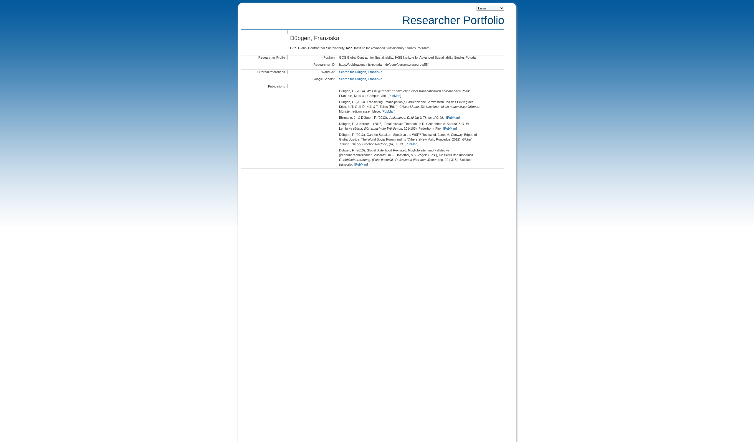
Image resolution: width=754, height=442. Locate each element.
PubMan (394, 96)
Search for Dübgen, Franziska (360, 72)
